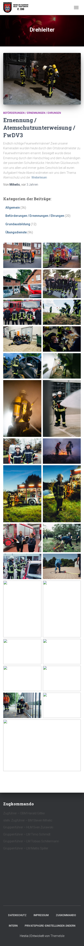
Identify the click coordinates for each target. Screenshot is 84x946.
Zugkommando (66, 915)
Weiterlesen (39, 177)
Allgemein (12, 207)
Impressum (41, 915)
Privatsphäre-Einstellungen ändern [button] (50, 925)
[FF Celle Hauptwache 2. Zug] (17, 7)
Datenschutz (17, 915)
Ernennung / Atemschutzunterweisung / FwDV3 (39, 128)
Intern (13, 925)
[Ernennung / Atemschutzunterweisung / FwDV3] (42, 79)
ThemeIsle (57, 936)
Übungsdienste (16, 232)
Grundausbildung (17, 224)
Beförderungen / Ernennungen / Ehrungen (32, 112)
